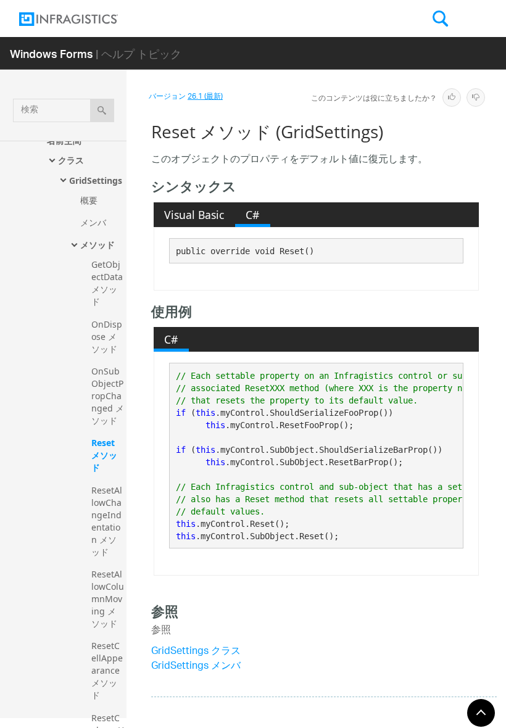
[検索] (102, 110)
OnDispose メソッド (106, 336)
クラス (71, 160)
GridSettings (95, 180)
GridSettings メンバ (196, 666)
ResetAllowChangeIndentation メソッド (106, 521)
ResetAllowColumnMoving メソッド (107, 598)
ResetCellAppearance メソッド (107, 670)
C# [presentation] (252, 214)
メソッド (97, 244)
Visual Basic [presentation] (194, 214)
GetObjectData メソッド (108, 283)
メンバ (93, 222)
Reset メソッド (104, 455)
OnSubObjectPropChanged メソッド (107, 395)
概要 (88, 200)
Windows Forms (51, 53)
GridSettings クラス (196, 652)
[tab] (194, 214)
